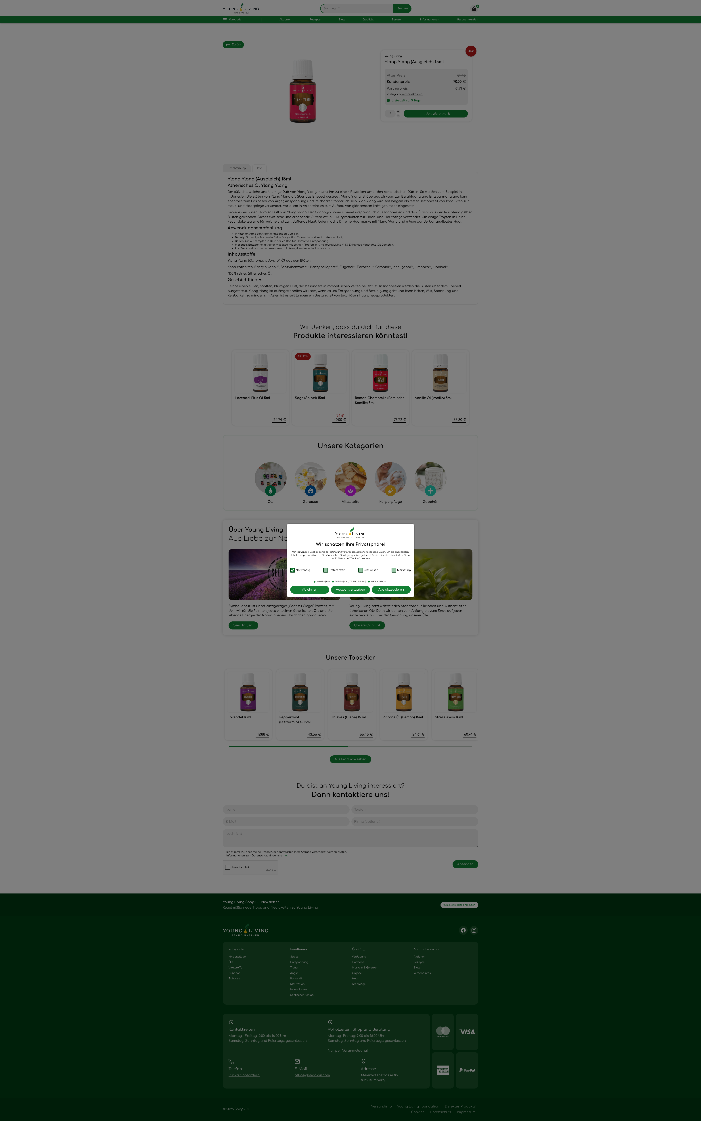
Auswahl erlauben (350, 589)
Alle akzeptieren (391, 589)
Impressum (323, 581)
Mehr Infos (378, 581)
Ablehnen (309, 589)
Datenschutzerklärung (350, 581)
